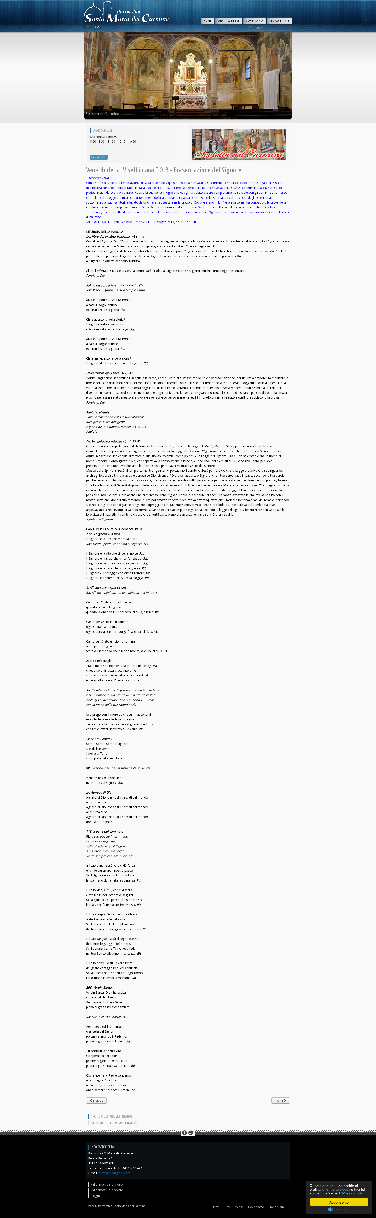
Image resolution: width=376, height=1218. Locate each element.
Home (208, 20)
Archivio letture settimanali (114, 1122)
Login (95, 1196)
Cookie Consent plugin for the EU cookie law (339, 1209)
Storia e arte (279, 20)
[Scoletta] (239, 144)
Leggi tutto (99, 157)
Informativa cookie (107, 1190)
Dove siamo (254, 20)
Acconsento (339, 1202)
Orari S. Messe (229, 20)
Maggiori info (352, 1193)
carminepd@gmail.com (114, 1173)
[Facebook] (184, 1132)
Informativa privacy (107, 1184)
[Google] (190, 1132)
